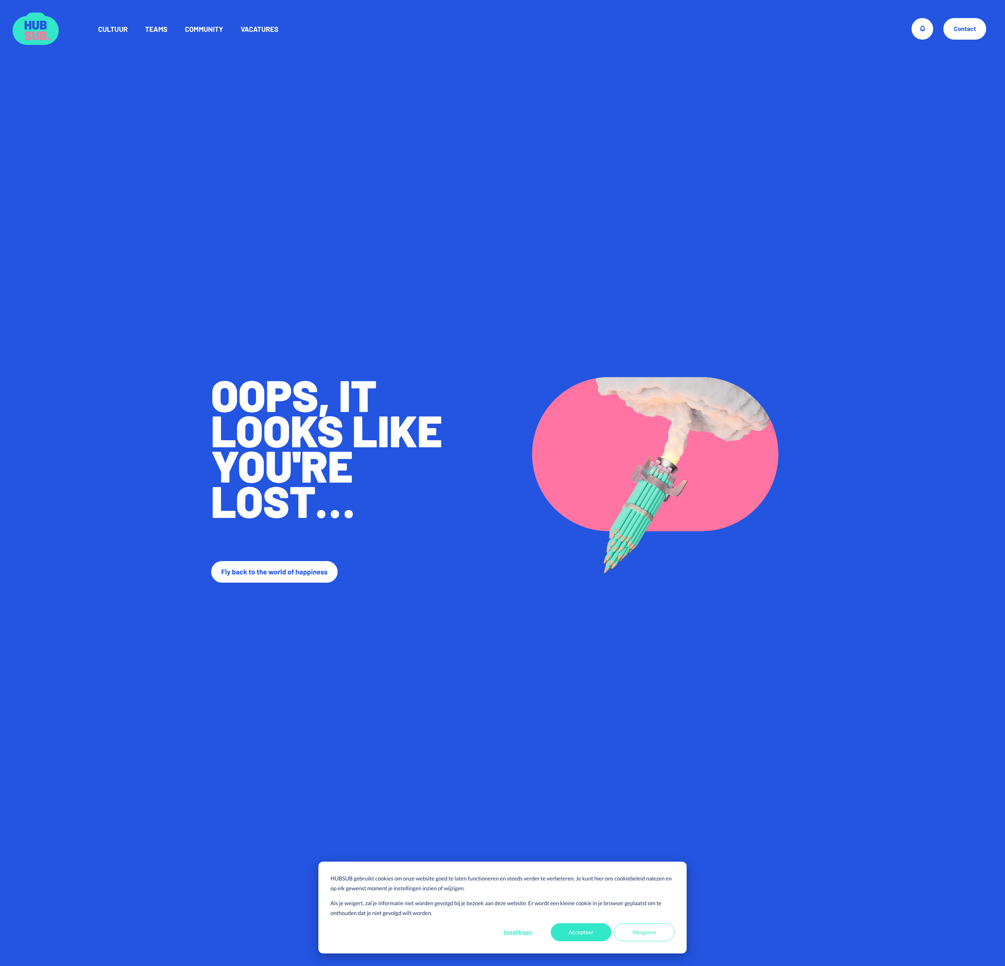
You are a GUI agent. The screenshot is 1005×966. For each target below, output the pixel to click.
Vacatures (259, 29)
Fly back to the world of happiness (274, 571)
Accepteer (581, 932)
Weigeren (644, 932)
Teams (156, 29)
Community (204, 29)
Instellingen (518, 932)
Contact (965, 29)
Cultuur (113, 29)
